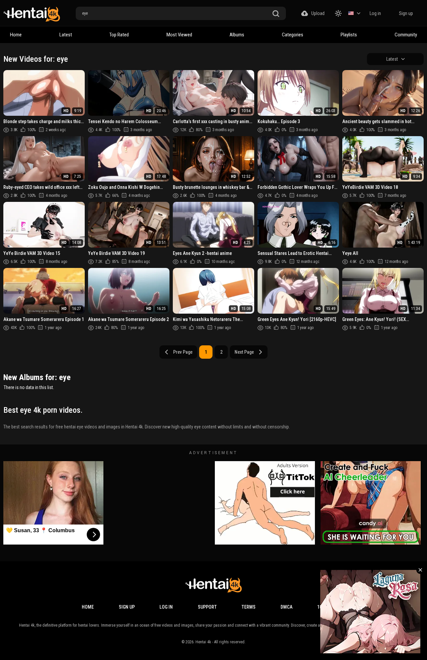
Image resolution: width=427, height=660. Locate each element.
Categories (292, 35)
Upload (318, 13)
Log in (375, 13)
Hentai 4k (203, 642)
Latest (65, 35)
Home (16, 35)
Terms (249, 607)
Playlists (349, 35)
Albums (237, 35)
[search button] (276, 14)
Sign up (406, 13)
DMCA (287, 607)
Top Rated (119, 35)
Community (406, 35)
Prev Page (182, 352)
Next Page (244, 352)
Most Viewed (179, 35)
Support (207, 607)
